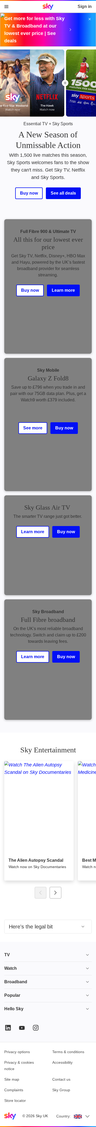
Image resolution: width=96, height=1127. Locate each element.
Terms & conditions (68, 1052)
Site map (11, 1079)
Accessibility (62, 1062)
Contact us (61, 1079)
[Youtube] (22, 1028)
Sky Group (61, 1090)
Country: (63, 1116)
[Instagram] (36, 1028)
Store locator (15, 1100)
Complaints (13, 1090)
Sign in (85, 6)
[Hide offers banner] (89, 19)
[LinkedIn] (8, 1028)
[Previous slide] (40, 893)
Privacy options (17, 1052)
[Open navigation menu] (6, 6)
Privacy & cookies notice (19, 1065)
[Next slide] (55, 893)
